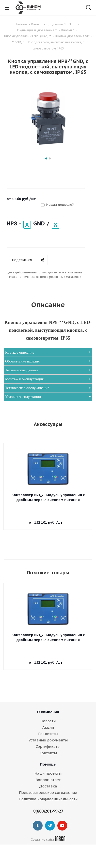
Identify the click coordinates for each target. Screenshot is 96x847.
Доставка (48, 786)
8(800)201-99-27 (48, 811)
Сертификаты (48, 746)
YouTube (62, 826)
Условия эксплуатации (23, 397)
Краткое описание (19, 352)
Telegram (50, 826)
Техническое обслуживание (27, 388)
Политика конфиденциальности (48, 799)
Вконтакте (38, 826)
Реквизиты (48, 733)
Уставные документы (48, 740)
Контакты (48, 753)
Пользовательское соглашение (48, 792)
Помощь (48, 764)
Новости (48, 721)
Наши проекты (48, 773)
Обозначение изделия (22, 361)
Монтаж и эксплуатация (24, 379)
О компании (48, 711)
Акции (48, 727)
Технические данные (21, 370)
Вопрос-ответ (48, 779)
